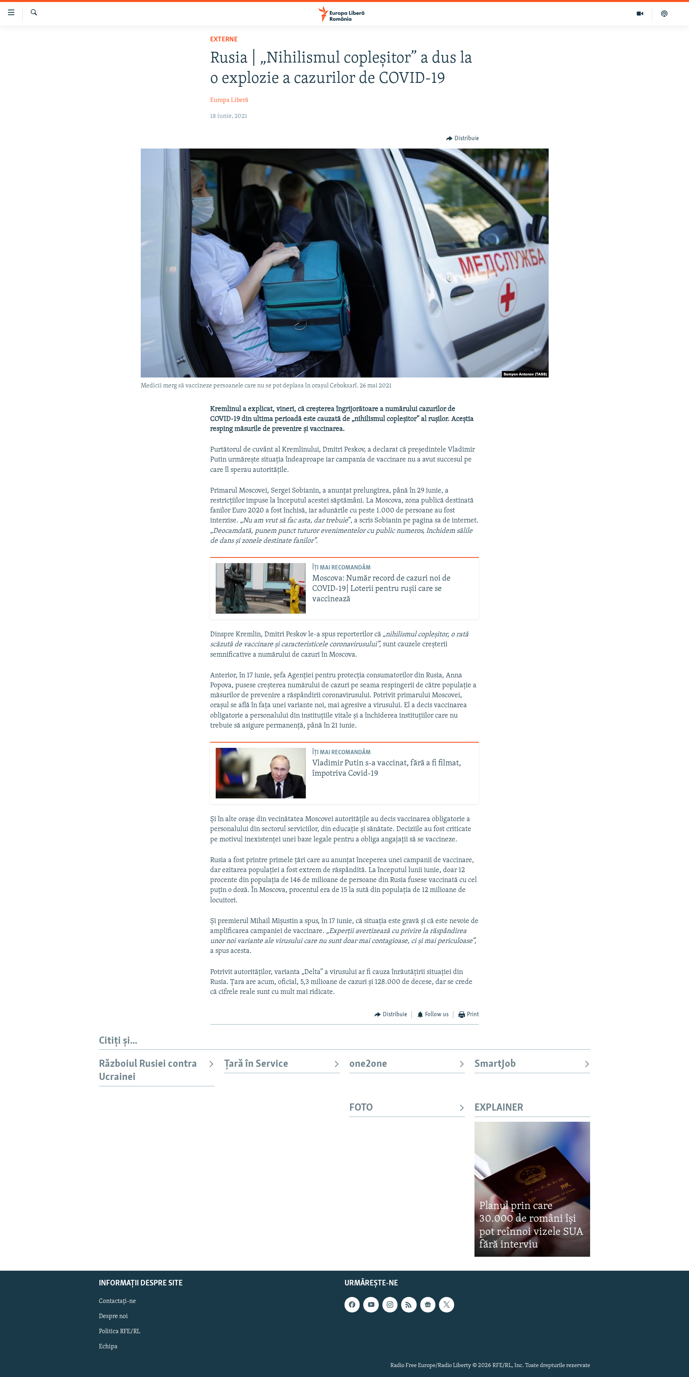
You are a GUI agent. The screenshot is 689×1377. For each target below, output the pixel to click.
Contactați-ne (117, 1301)
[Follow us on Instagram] (390, 1304)
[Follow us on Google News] (427, 1304)
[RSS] (408, 1304)
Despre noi (113, 1316)
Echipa (108, 1347)
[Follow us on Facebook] (352, 1304)
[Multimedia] (640, 13)
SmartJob (495, 1064)
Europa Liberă (229, 100)
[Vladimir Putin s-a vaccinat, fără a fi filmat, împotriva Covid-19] (261, 773)
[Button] (462, 138)
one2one (368, 1064)
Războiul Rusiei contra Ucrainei (148, 1070)
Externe (224, 39)
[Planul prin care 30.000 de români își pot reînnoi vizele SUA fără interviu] (532, 1189)
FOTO (361, 1108)
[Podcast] (664, 13)
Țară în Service (256, 1064)
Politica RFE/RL (119, 1331)
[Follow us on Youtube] (370, 1304)
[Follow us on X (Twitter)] (446, 1304)
